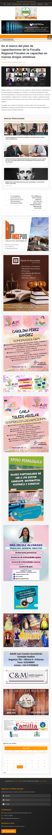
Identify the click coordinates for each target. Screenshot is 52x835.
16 (44, 760)
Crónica (24, 62)
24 (7, 766)
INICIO (5, 4)
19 (19, 763)
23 (44, 763)
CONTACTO (46, 4)
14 (32, 760)
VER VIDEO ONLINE (26, 4)
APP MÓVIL (9, 4)
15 (38, 760)
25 (13, 766)
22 (38, 763)
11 (13, 760)
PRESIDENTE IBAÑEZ (17, 781)
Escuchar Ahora (10, 831)
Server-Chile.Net (43, 781)
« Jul (4, 772)
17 (7, 763)
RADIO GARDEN (33, 4)
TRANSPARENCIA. (40, 4)
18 (13, 763)
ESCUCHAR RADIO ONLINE (16, 4)
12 (19, 760)
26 (19, 766)
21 (32, 763)
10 (7, 760)
